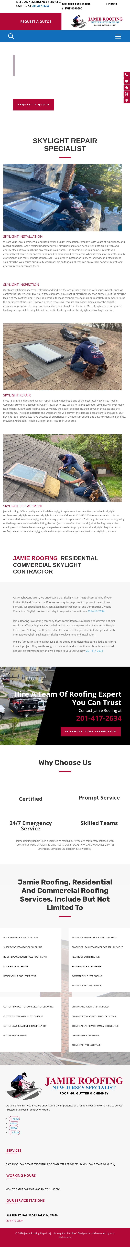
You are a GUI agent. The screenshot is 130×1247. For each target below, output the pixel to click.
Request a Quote (33, 104)
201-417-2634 (96, 611)
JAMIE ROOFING (35, 558)
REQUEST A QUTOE (35, 21)
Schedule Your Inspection (90, 731)
